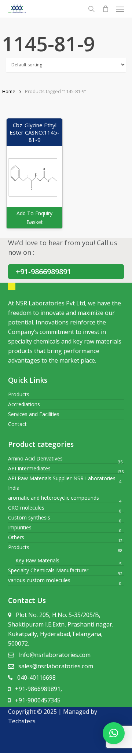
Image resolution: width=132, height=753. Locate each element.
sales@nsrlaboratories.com (55, 666)
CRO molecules (26, 507)
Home (8, 91)
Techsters (22, 721)
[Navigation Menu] (120, 8)
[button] (114, 733)
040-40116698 (36, 677)
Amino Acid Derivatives (35, 458)
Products (18, 394)
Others (16, 537)
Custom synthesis (29, 517)
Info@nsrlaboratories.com (54, 655)
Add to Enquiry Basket (34, 217)
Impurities (20, 527)
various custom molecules (39, 580)
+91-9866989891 (43, 271)
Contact (17, 423)
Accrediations (24, 404)
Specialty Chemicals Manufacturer (48, 570)
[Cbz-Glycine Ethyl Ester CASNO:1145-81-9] (34, 173)
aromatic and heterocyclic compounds (53, 497)
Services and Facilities (33, 414)
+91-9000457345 (37, 700)
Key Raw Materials (37, 560)
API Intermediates (29, 468)
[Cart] (105, 8)
